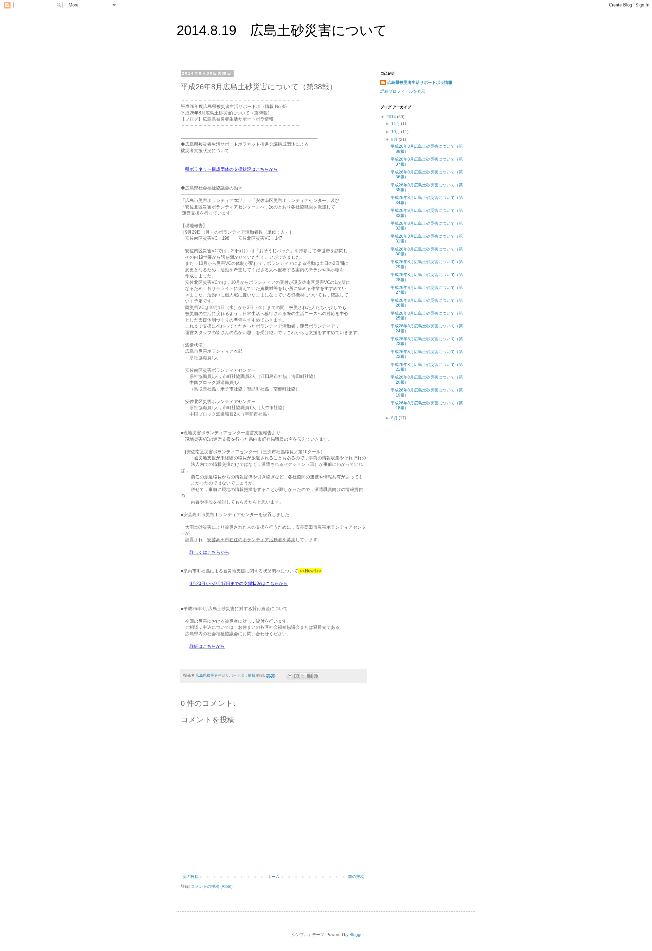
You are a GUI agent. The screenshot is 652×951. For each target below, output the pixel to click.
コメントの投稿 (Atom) (212, 886)
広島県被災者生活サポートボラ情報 (419, 82)
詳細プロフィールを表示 (402, 91)
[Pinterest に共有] (315, 676)
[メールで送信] (290, 676)
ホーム (273, 876)
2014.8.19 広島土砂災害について (282, 30)
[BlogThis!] (296, 676)
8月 (395, 418)
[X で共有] (303, 676)
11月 (396, 123)
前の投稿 (356, 876)
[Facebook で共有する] (309, 676)
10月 (396, 131)
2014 (391, 116)
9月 (395, 139)
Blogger (356, 934)
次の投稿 (190, 876)
